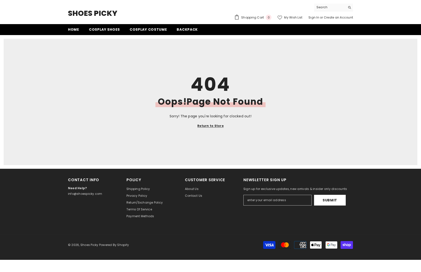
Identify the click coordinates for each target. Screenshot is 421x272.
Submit (330, 200)
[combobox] (329, 7)
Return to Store (210, 126)
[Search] (333, 7)
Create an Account (338, 17)
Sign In (313, 17)
